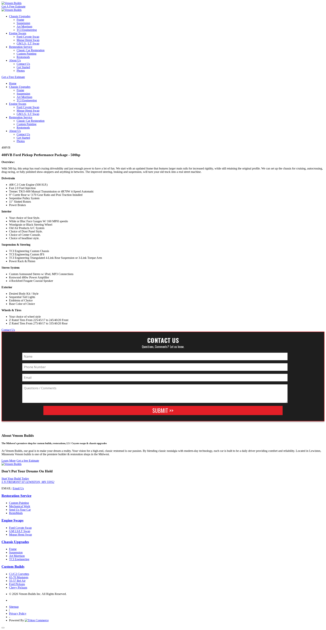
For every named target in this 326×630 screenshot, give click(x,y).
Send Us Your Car (20, 509)
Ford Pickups (17, 584)
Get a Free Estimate (13, 77)
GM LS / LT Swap (28, 43)
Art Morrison (24, 26)
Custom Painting (26, 53)
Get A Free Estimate (13, 6)
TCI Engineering (27, 29)
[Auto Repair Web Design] (37, 620)
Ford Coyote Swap (28, 36)
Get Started (23, 67)
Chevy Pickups (18, 587)
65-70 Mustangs (18, 577)
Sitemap (14, 606)
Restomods (23, 57)
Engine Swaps (17, 33)
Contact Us (23, 63)
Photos (21, 70)
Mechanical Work (19, 506)
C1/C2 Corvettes (19, 574)
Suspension (23, 23)
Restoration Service (20, 46)
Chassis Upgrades (19, 16)
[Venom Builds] (12, 3)
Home (12, 83)
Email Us (18, 488)
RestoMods (16, 513)
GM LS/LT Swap (19, 531)
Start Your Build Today (15, 478)
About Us (15, 60)
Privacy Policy (17, 613)
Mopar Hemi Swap (28, 40)
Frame (20, 19)
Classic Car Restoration (31, 50)
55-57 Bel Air (17, 580)
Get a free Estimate (27, 460)
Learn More (9, 460)
